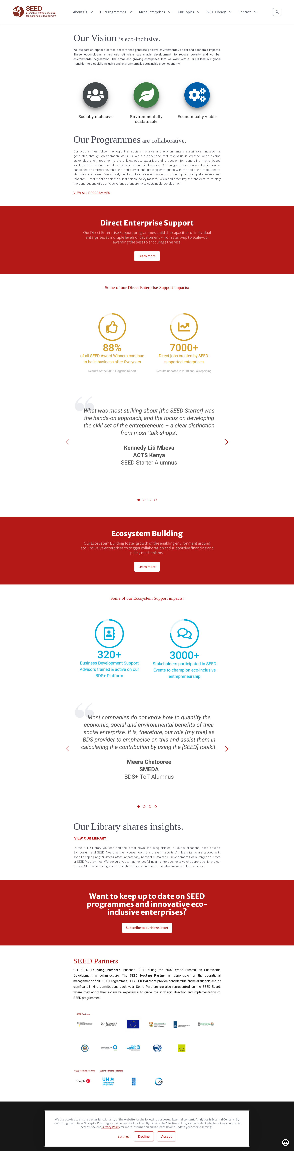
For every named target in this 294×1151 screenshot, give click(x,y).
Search (277, 12)
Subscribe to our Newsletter (147, 928)
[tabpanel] (147, 442)
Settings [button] (123, 1136)
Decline (144, 1136)
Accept (166, 1136)
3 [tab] (150, 500)
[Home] (35, 12)
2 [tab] (144, 500)
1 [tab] (138, 500)
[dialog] (147, 1128)
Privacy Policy (110, 1127)
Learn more (147, 256)
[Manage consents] (285, 1142)
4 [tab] (155, 500)
